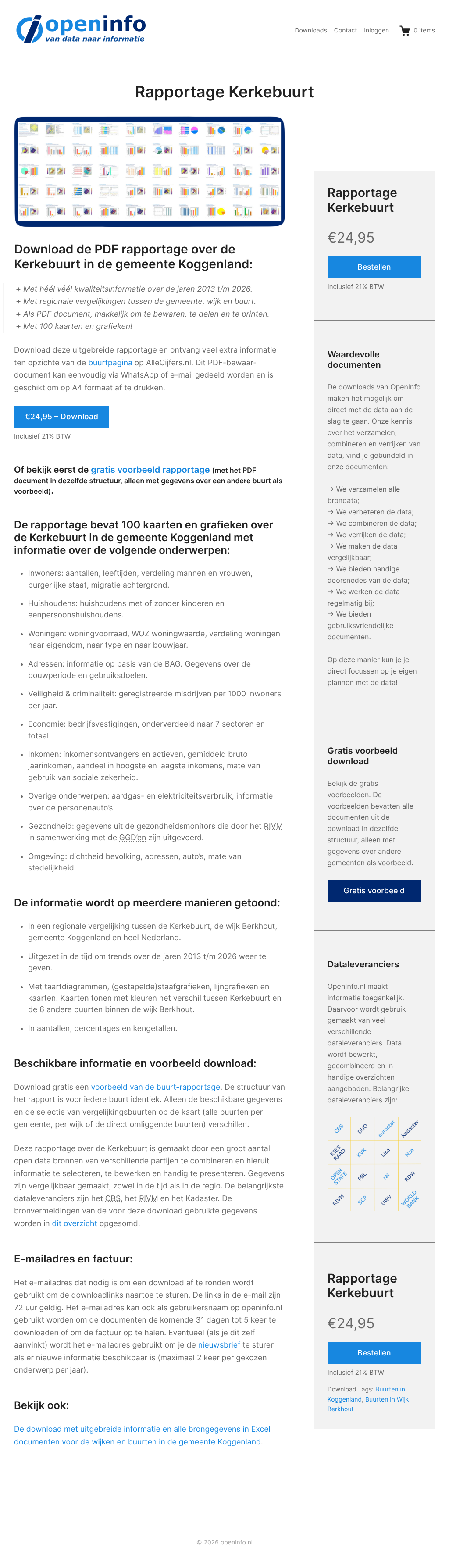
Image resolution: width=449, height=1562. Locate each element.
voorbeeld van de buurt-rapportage (156, 1087)
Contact (345, 30)
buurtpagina (110, 362)
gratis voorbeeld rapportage (150, 469)
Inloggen (376, 30)
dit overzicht (74, 1223)
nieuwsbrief (219, 1345)
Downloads (311, 30)
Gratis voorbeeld (374, 890)
